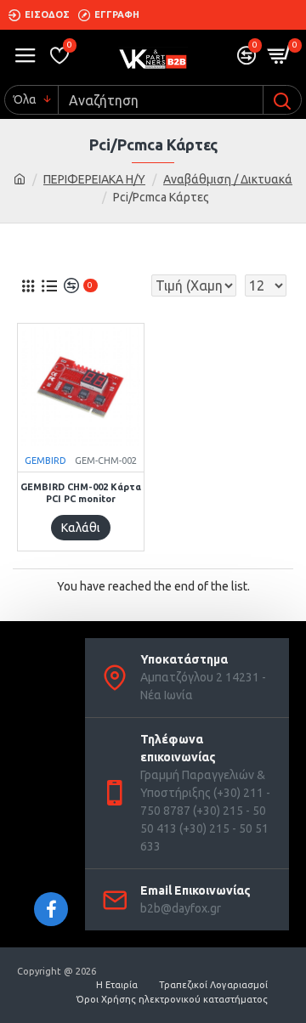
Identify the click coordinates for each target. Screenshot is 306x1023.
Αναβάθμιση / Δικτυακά (227, 179)
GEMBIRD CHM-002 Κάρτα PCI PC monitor (80, 493)
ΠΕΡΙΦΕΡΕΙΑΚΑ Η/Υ (94, 179)
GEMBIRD (45, 460)
